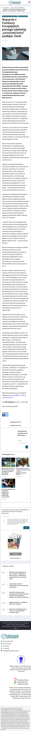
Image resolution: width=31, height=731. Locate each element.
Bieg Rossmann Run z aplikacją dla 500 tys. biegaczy (18, 603)
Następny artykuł (15, 425)
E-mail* (19, 440)
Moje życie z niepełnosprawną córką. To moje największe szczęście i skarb (18, 610)
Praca (21, 623)
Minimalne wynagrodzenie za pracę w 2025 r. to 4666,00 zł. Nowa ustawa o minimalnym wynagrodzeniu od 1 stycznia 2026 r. (17, 575)
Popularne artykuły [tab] (8, 566)
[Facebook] (3, 415)
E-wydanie (15, 554)
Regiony (16, 623)
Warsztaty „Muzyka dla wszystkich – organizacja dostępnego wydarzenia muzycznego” (8, 493)
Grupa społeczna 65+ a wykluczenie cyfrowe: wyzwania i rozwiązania (19, 585)
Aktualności (10, 623)
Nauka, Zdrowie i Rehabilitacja (17, 7)
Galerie (15, 628)
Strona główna (5, 7)
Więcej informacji (26, 698)
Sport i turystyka (20, 624)
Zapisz (27, 447)
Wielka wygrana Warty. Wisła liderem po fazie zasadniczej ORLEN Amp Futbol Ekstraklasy (8, 471)
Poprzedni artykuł (15, 422)
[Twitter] (6, 415)
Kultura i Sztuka (11, 624)
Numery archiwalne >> (15, 558)
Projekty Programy (23, 16)
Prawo (4, 623)
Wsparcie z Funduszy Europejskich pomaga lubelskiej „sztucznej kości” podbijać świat (14, 10)
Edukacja (26, 623)
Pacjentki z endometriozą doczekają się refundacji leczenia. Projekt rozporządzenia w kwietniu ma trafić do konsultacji (19, 594)
